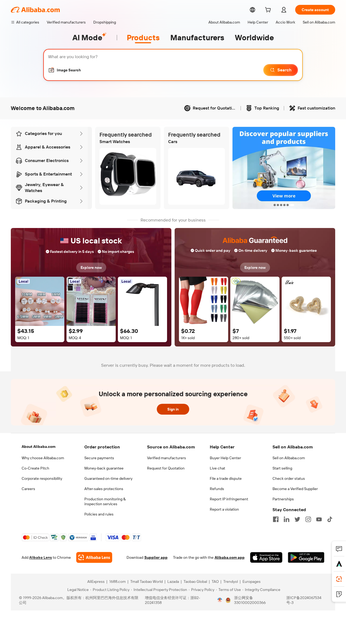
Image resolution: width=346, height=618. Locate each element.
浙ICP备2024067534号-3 (303, 600)
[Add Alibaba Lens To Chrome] (94, 557)
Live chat (217, 468)
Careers (28, 489)
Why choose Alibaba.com (43, 458)
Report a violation (224, 509)
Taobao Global (195, 581)
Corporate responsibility (42, 478)
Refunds (217, 489)
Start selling (282, 468)
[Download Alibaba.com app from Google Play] (306, 557)
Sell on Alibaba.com (288, 458)
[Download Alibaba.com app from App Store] (266, 557)
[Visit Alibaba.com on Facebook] (275, 519)
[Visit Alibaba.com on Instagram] (308, 519)
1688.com (117, 581)
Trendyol (230, 581)
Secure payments (99, 458)
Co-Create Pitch (35, 468)
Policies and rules (99, 514)
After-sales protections (103, 489)
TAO (215, 581)
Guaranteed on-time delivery (108, 478)
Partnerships (283, 499)
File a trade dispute (226, 478)
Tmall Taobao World (146, 581)
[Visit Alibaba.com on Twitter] (297, 519)
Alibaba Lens (40, 557)
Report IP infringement (229, 499)
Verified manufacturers (166, 458)
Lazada (173, 581)
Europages (251, 581)
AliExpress (96, 581)
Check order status (288, 478)
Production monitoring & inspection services (105, 501)
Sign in (173, 409)
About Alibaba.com (38, 446)
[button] (64, 70)
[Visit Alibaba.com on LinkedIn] (286, 519)
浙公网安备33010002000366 (250, 600)
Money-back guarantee (104, 468)
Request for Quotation (166, 468)
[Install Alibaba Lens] (339, 579)
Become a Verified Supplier (295, 489)
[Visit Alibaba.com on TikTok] (330, 519)
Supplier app (156, 557)
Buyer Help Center (225, 458)
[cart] (269, 10)
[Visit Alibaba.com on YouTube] (319, 519)
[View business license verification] (219, 600)
